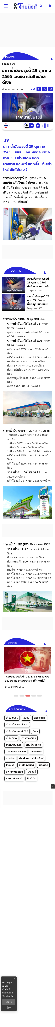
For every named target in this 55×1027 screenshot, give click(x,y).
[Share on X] (44, 89)
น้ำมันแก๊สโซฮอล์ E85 (17, 731)
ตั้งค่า (8, 1008)
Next (51, 642)
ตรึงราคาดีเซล (28, 738)
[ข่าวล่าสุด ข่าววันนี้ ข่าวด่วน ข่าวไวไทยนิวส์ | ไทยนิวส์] (25, 6)
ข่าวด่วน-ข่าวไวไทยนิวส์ (31, 758)
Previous (46, 642)
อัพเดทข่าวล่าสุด (14, 772)
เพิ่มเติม (9, 996)
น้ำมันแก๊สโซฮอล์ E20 (17, 724)
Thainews (36, 751)
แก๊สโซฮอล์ (39, 718)
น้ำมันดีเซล (11, 738)
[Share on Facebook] (39, 89)
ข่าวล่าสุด (43, 765)
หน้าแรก (6, 63)
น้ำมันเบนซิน (12, 718)
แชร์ (33, 89)
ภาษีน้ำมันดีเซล (33, 745)
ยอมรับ (9, 1002)
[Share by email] (50, 89)
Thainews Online (16, 751)
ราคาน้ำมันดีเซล (14, 745)
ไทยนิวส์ (10, 765)
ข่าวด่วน (10, 758)
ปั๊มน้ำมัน (31, 778)
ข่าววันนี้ (32, 772)
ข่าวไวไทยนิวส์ (26, 765)
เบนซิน (26, 718)
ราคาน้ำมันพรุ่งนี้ (14, 778)
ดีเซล (35, 731)
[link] (27, 285)
